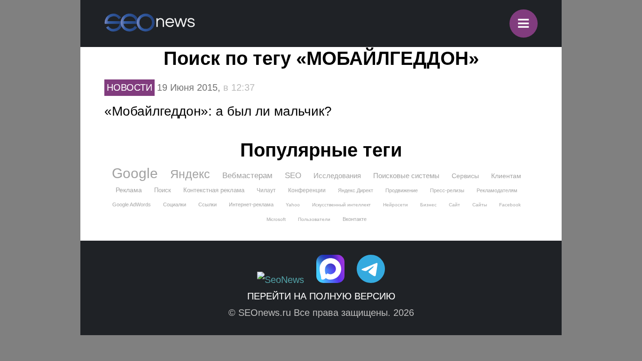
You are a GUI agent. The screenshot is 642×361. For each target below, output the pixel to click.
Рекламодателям (497, 190)
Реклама (129, 190)
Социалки (174, 204)
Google (135, 173)
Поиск (162, 190)
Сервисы (465, 176)
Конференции (307, 190)
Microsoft (276, 219)
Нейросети (395, 204)
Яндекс (190, 173)
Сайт (454, 204)
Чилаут (266, 190)
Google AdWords (131, 204)
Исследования (337, 176)
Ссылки (207, 204)
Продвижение (401, 190)
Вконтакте (355, 219)
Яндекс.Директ (355, 190)
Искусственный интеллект (341, 204)
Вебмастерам (247, 175)
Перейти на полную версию (321, 296)
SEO (293, 175)
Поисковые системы (406, 176)
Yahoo (293, 204)
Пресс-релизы (447, 190)
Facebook (510, 204)
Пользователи (314, 219)
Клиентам (506, 176)
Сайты (479, 204)
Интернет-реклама (251, 204)
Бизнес (428, 204)
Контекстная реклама (213, 190)
